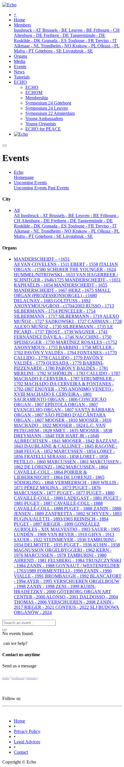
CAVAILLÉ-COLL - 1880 (39, 498)
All (17, 215)
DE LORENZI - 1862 (45, 466)
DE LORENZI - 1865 (84, 477)
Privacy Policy (27, 731)
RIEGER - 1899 (58, 524)
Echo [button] (18, 172)
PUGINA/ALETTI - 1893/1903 (44, 518)
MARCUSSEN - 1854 (75, 451)
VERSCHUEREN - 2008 (72, 602)
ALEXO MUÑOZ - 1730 (38, 326)
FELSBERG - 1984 (67, 560)
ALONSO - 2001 (63, 596)
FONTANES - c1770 (97, 352)
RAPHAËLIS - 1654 (34, 285)
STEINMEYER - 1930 (65, 539)
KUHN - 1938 (106, 544)
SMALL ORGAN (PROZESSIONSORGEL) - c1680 (62, 293)
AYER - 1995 (40, 581)
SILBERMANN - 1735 (85, 326)
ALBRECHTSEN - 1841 (38, 440)
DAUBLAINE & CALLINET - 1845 (59, 446)
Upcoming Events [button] (30, 182)
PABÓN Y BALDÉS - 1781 (82, 368)
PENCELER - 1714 (77, 311)
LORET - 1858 (94, 456)
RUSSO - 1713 (100, 305)
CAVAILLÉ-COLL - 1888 (78, 503)
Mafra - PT (24, 236)
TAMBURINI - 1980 (86, 555)
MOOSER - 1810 (62, 420)
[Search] (4, 630)
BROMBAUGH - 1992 (67, 576)
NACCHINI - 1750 (93, 337)
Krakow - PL (84, 231)
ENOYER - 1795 (51, 389)
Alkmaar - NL (27, 231)
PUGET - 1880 (100, 492)
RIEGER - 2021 (39, 607)
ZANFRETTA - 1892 (65, 513)
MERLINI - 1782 (30, 373)
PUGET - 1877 (71, 492)
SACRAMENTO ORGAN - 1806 (46, 399)
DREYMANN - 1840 (34, 435)
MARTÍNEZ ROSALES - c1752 (86, 342)
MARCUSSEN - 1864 (87, 466)
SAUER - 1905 (105, 529)
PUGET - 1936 (78, 544)
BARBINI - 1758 (75, 347)
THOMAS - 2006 (31, 602)
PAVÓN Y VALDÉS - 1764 (50, 352)
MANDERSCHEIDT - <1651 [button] (42, 259)
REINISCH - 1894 (91, 518)
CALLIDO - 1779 (66, 357)
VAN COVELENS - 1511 (45, 264)
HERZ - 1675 (81, 290)
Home (19, 721)
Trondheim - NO (56, 231)
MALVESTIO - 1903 (70, 529)
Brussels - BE (62, 215)
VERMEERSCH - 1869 (78, 482)
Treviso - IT (106, 225)
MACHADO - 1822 (33, 425)
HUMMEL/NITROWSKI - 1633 (45, 274)
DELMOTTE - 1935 (44, 544)
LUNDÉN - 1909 (31, 534)
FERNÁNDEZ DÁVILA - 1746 (44, 337)
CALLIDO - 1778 (31, 357)
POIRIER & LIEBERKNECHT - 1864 (50, 475)
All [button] (17, 210)
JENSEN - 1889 (29, 513)
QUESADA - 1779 (64, 363)
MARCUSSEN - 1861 (68, 461)
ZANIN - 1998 (41, 586)
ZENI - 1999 (68, 586)
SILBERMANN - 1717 (36, 316)
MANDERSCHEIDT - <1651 (93, 279)
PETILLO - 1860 (30, 461)
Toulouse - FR (81, 225)
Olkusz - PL (108, 231)
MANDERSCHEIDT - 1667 (41, 290)
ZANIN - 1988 (41, 565)
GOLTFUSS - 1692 (72, 300)
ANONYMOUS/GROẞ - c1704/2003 (50, 305)
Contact (21, 752)
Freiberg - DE (64, 220)
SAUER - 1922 (29, 539)
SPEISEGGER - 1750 (35, 342)
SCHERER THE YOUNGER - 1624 (81, 269)
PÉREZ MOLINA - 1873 (48, 487)
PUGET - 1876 (86, 487)
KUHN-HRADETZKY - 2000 (55, 589)
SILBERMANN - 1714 (36, 311)
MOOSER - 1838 (96, 430)
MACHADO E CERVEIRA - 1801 (59, 394)
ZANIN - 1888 (107, 508)
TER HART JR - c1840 (77, 435)
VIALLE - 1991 (29, 576)
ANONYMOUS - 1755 (36, 347)
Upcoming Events (31, 187)
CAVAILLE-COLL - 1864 (39, 472)
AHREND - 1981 (31, 560)
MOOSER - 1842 (79, 440)
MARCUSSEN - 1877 (35, 492)
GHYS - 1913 (101, 534)
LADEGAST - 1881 (83, 498)
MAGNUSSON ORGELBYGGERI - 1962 (55, 550)
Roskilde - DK (28, 225)
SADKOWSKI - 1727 (66, 321)
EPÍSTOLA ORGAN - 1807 (71, 404)
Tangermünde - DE (95, 220)
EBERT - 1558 (84, 264)
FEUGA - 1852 (39, 451)
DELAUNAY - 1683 (34, 300)
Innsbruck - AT (35, 215)
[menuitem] (19, 19)
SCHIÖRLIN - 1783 (67, 373)
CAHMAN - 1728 (105, 321)
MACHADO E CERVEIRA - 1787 (47, 378)
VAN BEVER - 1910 (68, 534)
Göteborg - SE (49, 236)
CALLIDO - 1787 (103, 373)
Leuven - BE (88, 215)
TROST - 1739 (59, 331)
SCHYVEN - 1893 (104, 513)
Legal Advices (27, 741)
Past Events (58, 187)
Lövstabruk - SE (78, 236)
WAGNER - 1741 (91, 331)
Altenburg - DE (36, 220)
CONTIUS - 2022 (72, 607)
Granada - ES (55, 225)
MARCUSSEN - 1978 (45, 555)
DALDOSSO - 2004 (99, 596)
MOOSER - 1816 (95, 420)
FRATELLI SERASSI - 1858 (52, 456)
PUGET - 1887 (39, 503)
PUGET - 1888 (78, 508)
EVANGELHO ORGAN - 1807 (44, 409)
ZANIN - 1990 (98, 570)
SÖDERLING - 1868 (34, 482)
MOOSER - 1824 (69, 425)
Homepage (24, 177)
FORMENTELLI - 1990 (60, 570)
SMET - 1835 (66, 430)
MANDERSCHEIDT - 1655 (80, 285)
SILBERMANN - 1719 (81, 316)
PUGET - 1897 (28, 524)
